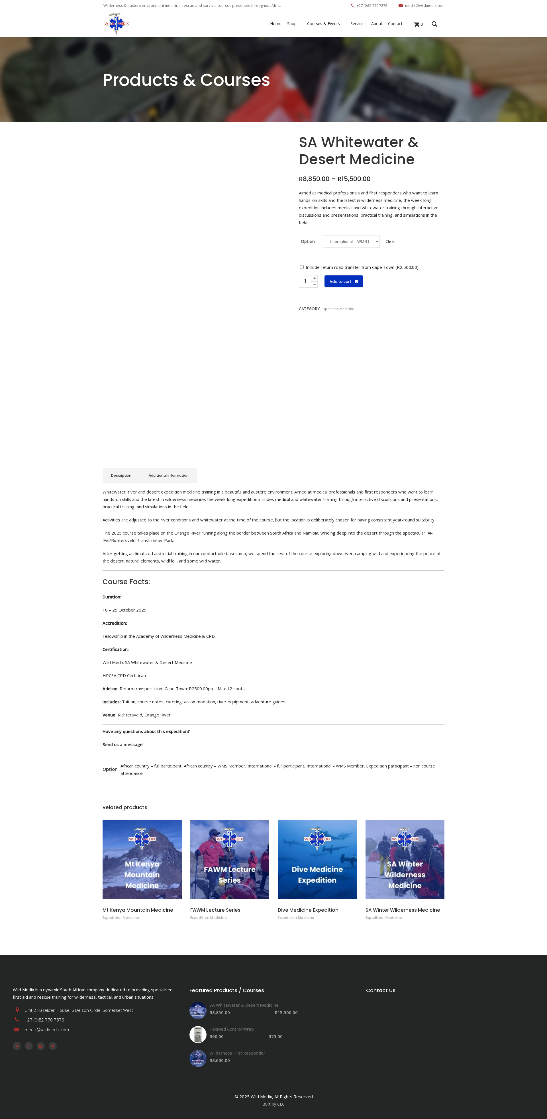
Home (275, 23)
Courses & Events (323, 23)
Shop (292, 23)
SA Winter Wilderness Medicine (403, 910)
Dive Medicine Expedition (308, 910)
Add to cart (340, 281)
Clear (390, 241)
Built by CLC (273, 1104)
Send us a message (122, 744)
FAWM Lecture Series (215, 910)
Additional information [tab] (169, 475)
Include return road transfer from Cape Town (362, 267)
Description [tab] (121, 475)
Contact (395, 23)
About (376, 23)
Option (308, 241)
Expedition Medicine (338, 308)
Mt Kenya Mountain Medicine (138, 910)
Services (358, 23)
